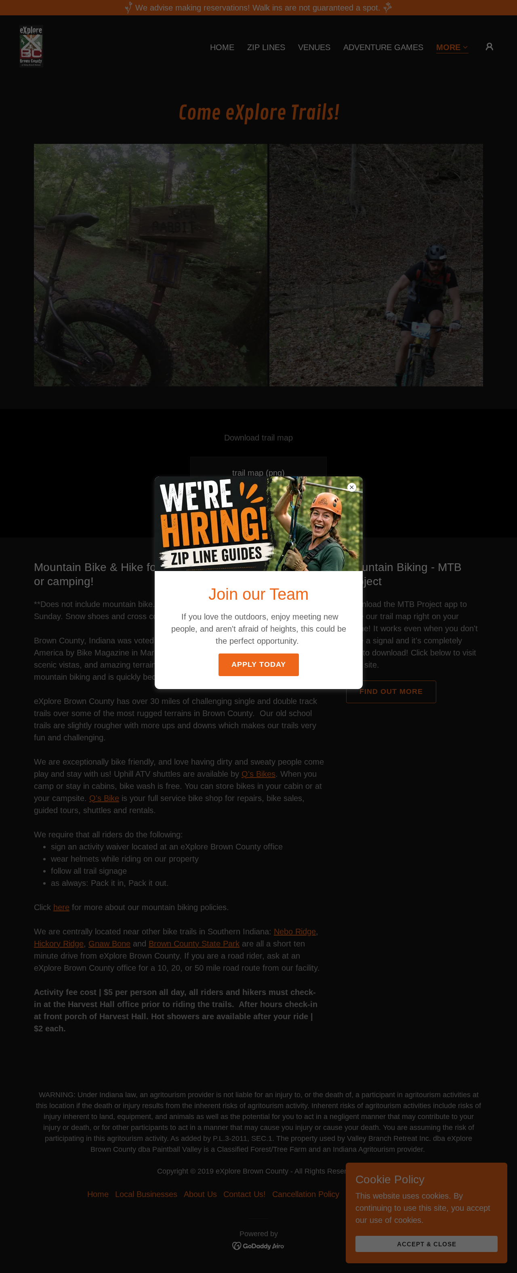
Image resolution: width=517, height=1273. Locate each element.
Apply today (258, 664)
